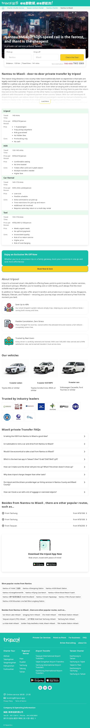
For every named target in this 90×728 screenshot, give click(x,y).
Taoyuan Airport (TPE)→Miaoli (14, 619)
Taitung (22, 668)
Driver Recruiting (68, 643)
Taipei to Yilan (75, 665)
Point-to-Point (59, 637)
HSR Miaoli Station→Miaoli (68, 615)
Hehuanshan (9, 666)
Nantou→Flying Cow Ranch (35, 592)
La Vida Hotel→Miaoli (11, 623)
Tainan (22, 672)
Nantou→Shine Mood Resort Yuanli (61, 592)
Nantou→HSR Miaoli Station (56, 588)
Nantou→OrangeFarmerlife (13, 592)
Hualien (22, 662)
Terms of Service (20, 701)
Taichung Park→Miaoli (66, 619)
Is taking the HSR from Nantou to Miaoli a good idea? (26, 436)
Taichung (23, 665)
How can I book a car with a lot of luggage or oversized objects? (30, 492)
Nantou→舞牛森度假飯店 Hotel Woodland (18, 597)
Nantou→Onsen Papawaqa (46, 597)
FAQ (84, 637)
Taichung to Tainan (78, 674)
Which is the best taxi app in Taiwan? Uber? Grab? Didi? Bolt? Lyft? (31, 459)
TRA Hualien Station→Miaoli (67, 623)
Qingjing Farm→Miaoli (31, 615)
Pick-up (9, 52)
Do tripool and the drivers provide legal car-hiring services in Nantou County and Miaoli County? (40, 483)
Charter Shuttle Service (15, 8)
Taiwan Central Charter (35, 8)
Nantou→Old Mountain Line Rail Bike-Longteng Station (23, 601)
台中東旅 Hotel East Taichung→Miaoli (42, 619)
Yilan (21, 658)
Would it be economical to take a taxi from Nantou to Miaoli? (29, 451)
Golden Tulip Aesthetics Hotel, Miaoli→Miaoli (38, 623)
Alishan (7, 656)
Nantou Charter (52, 8)
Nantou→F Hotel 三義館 (12, 588)
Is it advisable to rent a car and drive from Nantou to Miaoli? (28, 444)
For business (74, 637)
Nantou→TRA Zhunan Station (70, 597)
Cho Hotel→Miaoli (49, 615)
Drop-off (37, 52)
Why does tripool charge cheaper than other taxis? (25, 474)
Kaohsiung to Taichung (75, 669)
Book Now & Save (45, 269)
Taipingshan (9, 659)
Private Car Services (41, 637)
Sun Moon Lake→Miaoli (12, 615)
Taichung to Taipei (77, 661)
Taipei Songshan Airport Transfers (50, 661)
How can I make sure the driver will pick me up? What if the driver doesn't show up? (38, 467)
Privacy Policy (8, 701)
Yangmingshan (10, 662)
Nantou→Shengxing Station (33, 588)
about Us (82, 643)
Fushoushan (9, 669)
